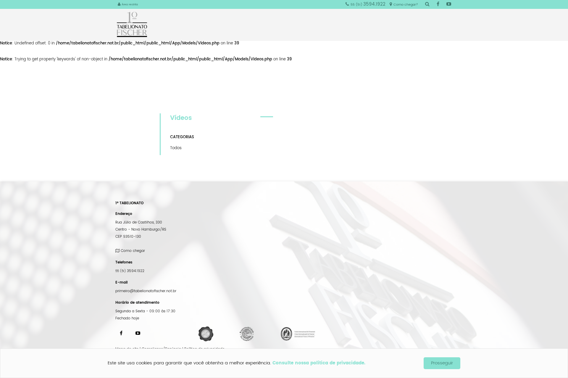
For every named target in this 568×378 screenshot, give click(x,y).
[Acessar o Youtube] (448, 4)
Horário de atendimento (137, 302)
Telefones (124, 262)
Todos (176, 148)
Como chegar (132, 251)
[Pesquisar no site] (427, 4)
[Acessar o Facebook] (438, 4)
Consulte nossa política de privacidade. (318, 363)
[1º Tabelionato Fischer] (134, 24)
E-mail (121, 282)
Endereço (123, 214)
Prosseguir (442, 363)
